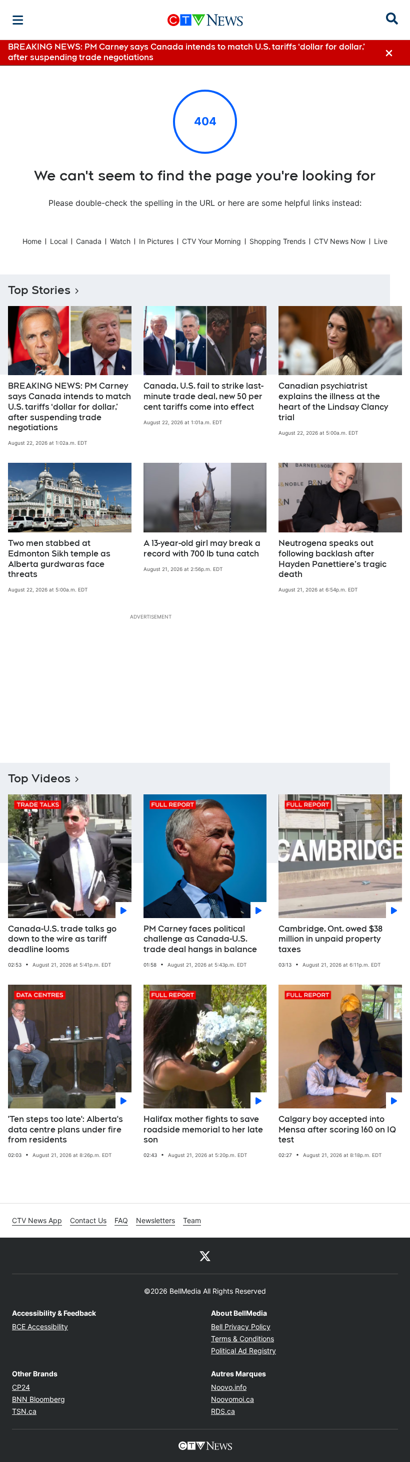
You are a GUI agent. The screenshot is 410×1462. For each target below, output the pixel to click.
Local (59, 241)
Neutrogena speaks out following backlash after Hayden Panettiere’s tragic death (332, 558)
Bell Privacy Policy (240, 1326)
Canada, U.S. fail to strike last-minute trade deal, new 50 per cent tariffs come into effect (204, 396)
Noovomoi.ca (232, 1399)
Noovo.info (228, 1387)
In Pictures (156, 241)
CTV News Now (340, 241)
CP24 (21, 1387)
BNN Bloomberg (38, 1399)
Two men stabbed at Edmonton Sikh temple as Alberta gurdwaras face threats (59, 558)
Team (192, 1220)
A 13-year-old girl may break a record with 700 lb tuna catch (202, 548)
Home (32, 241)
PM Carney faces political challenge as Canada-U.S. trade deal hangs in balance (200, 939)
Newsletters (155, 1220)
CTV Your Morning (211, 241)
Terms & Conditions (242, 1338)
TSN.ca (24, 1411)
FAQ (121, 1220)
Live (381, 241)
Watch (120, 241)
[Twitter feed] (205, 1256)
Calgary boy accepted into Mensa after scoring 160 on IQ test (337, 1129)
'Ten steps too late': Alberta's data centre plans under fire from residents (65, 1129)
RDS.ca (223, 1411)
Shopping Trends (278, 241)
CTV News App (37, 1220)
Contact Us (88, 1220)
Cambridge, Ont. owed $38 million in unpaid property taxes (330, 939)
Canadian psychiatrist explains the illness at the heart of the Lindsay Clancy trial (333, 401)
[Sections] (18, 20)
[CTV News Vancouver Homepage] (205, 20)
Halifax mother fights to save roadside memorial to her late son (203, 1129)
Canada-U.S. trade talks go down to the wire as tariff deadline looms (62, 939)
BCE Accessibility (40, 1326)
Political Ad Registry (243, 1350)
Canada (89, 241)
